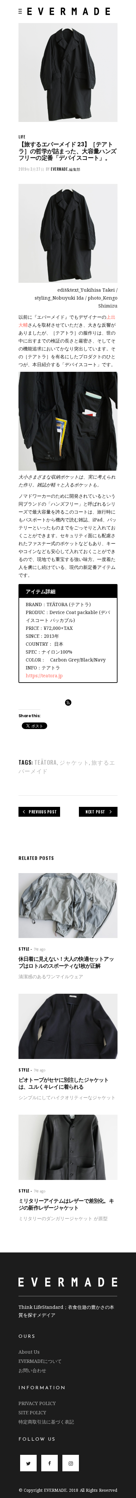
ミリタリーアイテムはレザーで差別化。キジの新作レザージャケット (66, 1204)
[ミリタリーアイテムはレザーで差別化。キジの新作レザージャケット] (68, 1147)
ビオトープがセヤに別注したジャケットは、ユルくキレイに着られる (63, 1083)
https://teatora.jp (44, 675)
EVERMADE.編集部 (66, 169)
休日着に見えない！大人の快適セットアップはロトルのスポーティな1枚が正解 (66, 962)
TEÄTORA (45, 762)
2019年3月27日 (31, 169)
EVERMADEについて (40, 1361)
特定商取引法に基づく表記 (46, 1422)
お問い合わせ (32, 1370)
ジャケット (74, 762)
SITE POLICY (32, 1412)
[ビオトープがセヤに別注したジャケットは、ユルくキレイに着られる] (68, 1026)
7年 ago (40, 949)
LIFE (21, 136)
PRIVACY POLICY (37, 1403)
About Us (29, 1352)
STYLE (23, 949)
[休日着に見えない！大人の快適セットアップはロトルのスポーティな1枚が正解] (68, 905)
